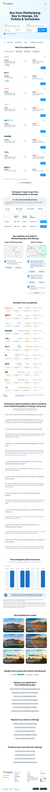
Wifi (35, 310)
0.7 (37, 367)
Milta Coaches (21, 372)
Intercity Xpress (21, 330)
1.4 (20, 318)
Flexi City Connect (34, 453)
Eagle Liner (20, 338)
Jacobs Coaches (21, 387)
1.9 (10, 382)
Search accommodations (11, 33)
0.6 (37, 318)
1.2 (37, 333)
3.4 (30, 390)
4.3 (10, 310)
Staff (8, 310)
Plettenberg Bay (11, 260)
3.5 (30, 341)
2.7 (20, 333)
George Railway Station (36, 275)
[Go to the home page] (7, 3)
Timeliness (17, 310)
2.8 (10, 318)
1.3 (37, 310)
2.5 (20, 341)
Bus (8, 221)
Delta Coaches (21, 379)
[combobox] (12, 25)
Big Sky (19, 323)
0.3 (37, 382)
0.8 (20, 382)
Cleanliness (27, 310)
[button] (23, 25)
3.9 (30, 333)
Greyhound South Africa (23, 453)
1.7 (20, 390)
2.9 (10, 367)
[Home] (4, 42)
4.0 (10, 333)
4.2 (10, 358)
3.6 (10, 341)
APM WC (19, 315)
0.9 (38, 341)
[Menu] (45, 3)
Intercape (19, 307)
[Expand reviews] (44, 309)
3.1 (20, 310)
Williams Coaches (12, 453)
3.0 (30, 318)
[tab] (8, 51)
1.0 (20, 367)
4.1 (30, 310)
